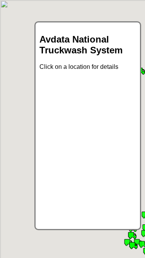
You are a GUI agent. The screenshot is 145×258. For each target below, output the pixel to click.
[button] (133, 245)
